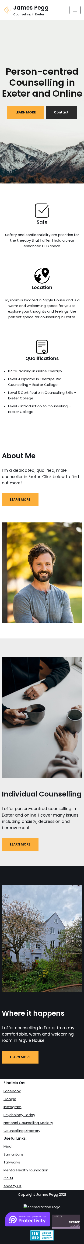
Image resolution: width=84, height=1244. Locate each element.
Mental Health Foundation (26, 1170)
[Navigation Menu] (75, 10)
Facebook (12, 1091)
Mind (7, 1146)
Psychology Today (19, 1114)
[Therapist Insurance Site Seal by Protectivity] (27, 1227)
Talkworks (12, 1162)
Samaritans (14, 1154)
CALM (8, 1178)
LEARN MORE (25, 112)
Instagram (12, 1106)
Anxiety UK (12, 1186)
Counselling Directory (22, 1130)
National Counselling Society (28, 1122)
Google (10, 1098)
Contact (61, 112)
